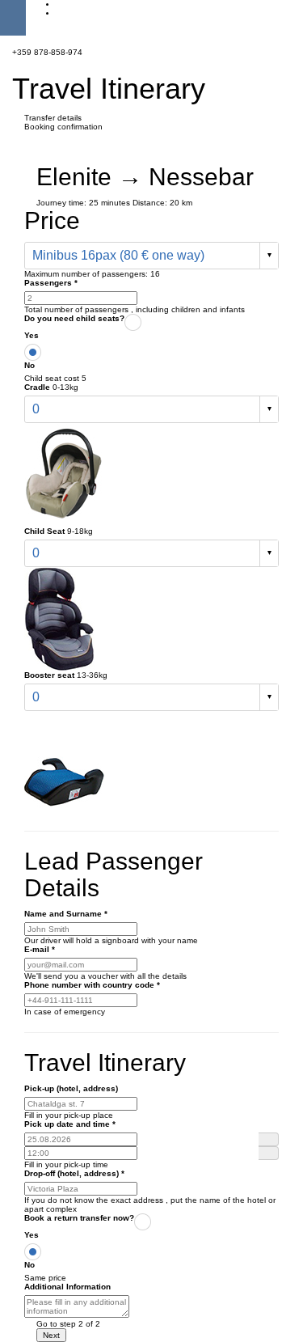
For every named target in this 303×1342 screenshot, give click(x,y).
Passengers (51, 282)
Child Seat (44, 531)
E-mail (39, 949)
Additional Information (67, 1286)
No (29, 365)
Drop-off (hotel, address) (74, 1173)
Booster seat (49, 675)
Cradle (37, 387)
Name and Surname (65, 913)
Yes (31, 335)
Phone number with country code (92, 984)
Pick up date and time (70, 1124)
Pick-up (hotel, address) (71, 1088)
